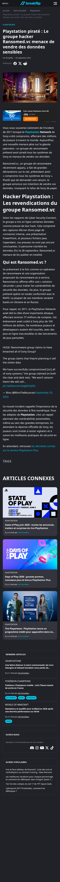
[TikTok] (52, 748)
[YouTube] (42, 748)
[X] (20, 63)
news (21, 697)
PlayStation (32, 132)
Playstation (35, 10)
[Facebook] (15, 63)
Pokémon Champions (18, 681)
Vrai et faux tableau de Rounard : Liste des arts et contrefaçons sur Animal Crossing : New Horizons (29, 771)
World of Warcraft (17, 704)
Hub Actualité (19, 10)
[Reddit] (25, 63)
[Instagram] (37, 748)
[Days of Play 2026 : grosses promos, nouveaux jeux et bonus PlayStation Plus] (30, 563)
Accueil (6, 10)
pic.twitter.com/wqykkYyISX (19, 385)
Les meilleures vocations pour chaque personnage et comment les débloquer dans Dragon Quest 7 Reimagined (29, 778)
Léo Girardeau (23, 532)
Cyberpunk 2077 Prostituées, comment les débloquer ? (25, 789)
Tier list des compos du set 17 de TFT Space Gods (29, 784)
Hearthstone (13, 660)
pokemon (31, 697)
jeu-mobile (11, 697)
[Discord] (32, 748)
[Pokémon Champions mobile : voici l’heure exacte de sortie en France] (30, 690)
